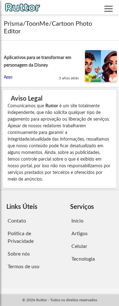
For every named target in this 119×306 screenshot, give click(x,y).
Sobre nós (19, 253)
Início (77, 220)
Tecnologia (83, 259)
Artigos (79, 233)
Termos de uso (23, 266)
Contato (17, 220)
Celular (79, 246)
